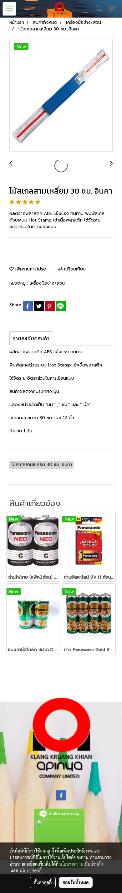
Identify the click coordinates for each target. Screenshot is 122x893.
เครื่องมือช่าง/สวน (47, 283)
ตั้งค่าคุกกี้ (43, 882)
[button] (97, 8)
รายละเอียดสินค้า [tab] (31, 338)
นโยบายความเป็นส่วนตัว (81, 864)
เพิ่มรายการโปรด (30, 269)
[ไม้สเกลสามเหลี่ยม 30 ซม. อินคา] (61, 95)
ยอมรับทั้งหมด (76, 882)
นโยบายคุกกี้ (31, 870)
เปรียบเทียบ (74, 269)
